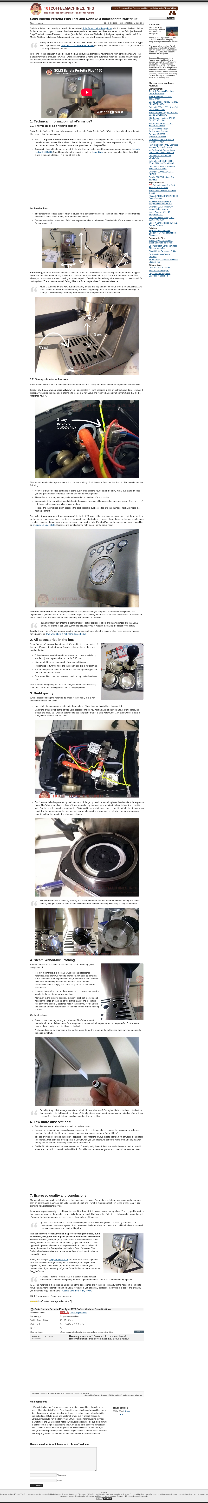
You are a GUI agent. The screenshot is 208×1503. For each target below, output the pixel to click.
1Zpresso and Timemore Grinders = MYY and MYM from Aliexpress (162, 232)
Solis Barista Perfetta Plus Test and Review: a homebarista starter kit (83, 19)
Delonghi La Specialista (44, 525)
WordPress (15, 1494)
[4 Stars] (37, 1301)
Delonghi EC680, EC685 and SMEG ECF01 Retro (162, 167)
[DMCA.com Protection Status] (104, 1500)
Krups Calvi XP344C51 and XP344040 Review (161, 124)
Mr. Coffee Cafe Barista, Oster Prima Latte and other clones (162, 151)
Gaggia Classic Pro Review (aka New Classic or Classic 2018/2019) (61, 1393)
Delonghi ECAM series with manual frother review (161, 208)
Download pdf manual (78, 1312)
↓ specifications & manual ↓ (132, 23)
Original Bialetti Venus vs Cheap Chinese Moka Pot (163, 247)
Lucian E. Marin (48, 1494)
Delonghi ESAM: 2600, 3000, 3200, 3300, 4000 (162, 218)
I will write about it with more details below (65, 634)
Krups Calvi (97, 152)
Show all (139, 1332)
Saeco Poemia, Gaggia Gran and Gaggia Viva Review (163, 114)
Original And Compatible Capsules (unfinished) (159, 274)
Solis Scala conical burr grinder (97, 28)
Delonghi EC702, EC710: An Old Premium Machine (163, 108)
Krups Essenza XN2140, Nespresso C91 (159, 213)
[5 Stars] (39, 1301)
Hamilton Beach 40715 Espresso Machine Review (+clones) (163, 146)
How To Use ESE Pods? (159, 267)
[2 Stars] (33, 1301)
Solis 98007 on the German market (77, 45)
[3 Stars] (35, 1301)
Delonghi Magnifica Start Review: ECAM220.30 (162, 186)
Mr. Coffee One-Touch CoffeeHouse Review (158, 130)
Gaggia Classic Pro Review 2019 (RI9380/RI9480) (163, 103)
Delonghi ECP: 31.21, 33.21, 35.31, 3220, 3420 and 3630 (161, 162)
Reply (122, 1414)
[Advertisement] (87, 182)
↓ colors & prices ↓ (110, 23)
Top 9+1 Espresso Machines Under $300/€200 (161, 92)
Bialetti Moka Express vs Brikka (162, 251)
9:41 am (126, 1411)
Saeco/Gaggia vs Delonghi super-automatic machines (161, 241)
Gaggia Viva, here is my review (77, 1290)
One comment (36, 23)
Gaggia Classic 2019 (58, 1259)
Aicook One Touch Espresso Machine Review (161, 140)
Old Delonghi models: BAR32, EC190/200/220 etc (162, 119)
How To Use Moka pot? (159, 270)
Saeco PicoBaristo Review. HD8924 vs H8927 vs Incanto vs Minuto (112, 1395)
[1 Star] (31, 1301)
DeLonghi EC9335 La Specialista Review (158, 135)
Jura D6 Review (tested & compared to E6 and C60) (160, 202)
